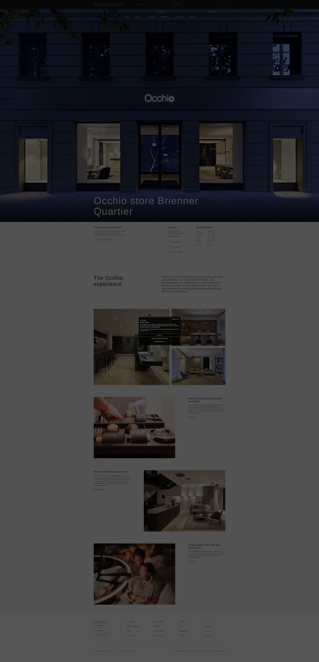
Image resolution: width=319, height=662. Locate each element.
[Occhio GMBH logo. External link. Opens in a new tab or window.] (143, 320)
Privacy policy (175, 319)
